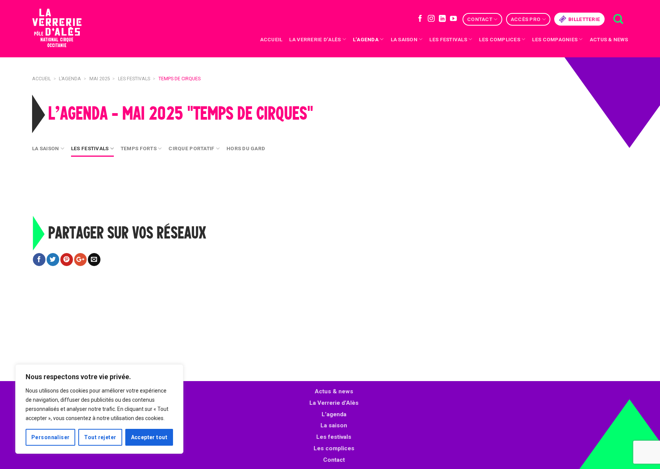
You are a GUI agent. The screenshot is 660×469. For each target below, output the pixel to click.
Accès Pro (525, 19)
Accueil (271, 39)
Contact (479, 19)
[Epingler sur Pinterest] (66, 259)
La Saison (45, 148)
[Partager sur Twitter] (53, 259)
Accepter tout (149, 437)
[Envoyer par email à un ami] (94, 259)
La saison (404, 39)
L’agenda (334, 414)
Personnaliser (50, 437)
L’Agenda (366, 39)
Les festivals (448, 39)
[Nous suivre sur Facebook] (420, 19)
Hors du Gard (245, 148)
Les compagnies (555, 39)
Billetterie (584, 19)
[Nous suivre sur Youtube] (453, 19)
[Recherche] (618, 19)
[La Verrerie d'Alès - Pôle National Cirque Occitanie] (66, 29)
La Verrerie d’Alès (315, 39)
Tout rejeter (100, 437)
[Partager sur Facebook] (39, 259)
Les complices (499, 39)
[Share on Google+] (80, 259)
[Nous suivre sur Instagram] (431, 19)
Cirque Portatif (191, 148)
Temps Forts (139, 148)
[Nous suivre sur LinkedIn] (442, 19)
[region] (99, 409)
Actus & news (609, 39)
